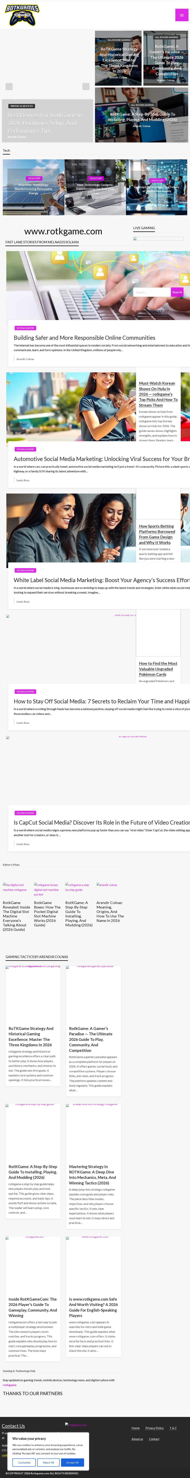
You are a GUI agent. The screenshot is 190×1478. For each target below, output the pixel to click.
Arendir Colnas (16, 136)
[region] (48, 1451)
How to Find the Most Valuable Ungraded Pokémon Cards (158, 669)
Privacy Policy (154, 1428)
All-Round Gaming (119, 40)
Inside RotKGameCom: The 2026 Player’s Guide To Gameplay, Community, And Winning (33, 1307)
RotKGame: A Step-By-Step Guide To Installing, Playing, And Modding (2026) (142, 117)
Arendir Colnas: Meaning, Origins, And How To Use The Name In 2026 (79, 911)
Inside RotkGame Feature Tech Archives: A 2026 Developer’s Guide (107, 916)
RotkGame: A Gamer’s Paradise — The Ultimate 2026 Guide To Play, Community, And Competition (166, 60)
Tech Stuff (34, 178)
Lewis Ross (23, 480)
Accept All (72, 1462)
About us (137, 1439)
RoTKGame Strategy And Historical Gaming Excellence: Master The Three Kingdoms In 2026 (119, 60)
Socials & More (25, 328)
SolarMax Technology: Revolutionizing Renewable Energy (33, 189)
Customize (24, 1462)
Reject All (48, 1462)
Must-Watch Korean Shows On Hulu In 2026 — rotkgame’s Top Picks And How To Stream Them (158, 394)
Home (136, 1428)
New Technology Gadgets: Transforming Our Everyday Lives (95, 189)
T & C (173, 1428)
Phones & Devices (22, 106)
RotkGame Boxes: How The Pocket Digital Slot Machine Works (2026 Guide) (16, 913)
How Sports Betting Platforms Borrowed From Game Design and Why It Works (157, 534)
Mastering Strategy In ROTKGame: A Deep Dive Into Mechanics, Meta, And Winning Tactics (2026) (92, 1174)
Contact (154, 1439)
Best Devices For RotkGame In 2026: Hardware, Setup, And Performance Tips (44, 123)
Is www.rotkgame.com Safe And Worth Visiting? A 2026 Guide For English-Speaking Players (93, 1307)
